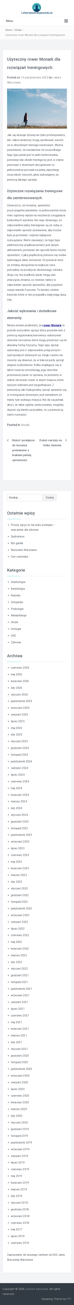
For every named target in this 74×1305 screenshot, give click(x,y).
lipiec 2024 (18, 774)
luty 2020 (16, 1115)
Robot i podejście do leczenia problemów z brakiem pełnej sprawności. (23, 450)
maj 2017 (16, 1229)
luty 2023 (16, 881)
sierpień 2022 (19, 922)
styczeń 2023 (19, 888)
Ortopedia (17, 602)
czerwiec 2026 (20, 667)
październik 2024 (21, 761)
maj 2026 (16, 674)
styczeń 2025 (19, 741)
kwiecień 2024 (20, 795)
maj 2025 (16, 728)
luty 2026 (16, 687)
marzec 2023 (19, 875)
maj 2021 (16, 1022)
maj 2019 (16, 1176)
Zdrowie (16, 642)
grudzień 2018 (20, 1209)
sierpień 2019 (19, 1156)
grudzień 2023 (20, 821)
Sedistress (18, 536)
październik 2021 (21, 988)
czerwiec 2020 (20, 1095)
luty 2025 (16, 734)
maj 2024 (16, 788)
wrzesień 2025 (20, 707)
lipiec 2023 (18, 848)
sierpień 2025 (19, 714)
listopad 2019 (19, 1135)
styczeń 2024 (19, 815)
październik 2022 (21, 908)
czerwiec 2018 (20, 1223)
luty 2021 (16, 1042)
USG (13, 635)
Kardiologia (18, 588)
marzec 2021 (19, 1035)
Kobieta (15, 595)
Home (9, 30)
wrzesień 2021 (20, 995)
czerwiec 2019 (20, 1169)
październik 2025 (21, 701)
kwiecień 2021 (20, 1028)
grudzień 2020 (20, 1055)
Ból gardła (17, 543)
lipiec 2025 (18, 721)
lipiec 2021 (18, 1008)
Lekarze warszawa (36, 1289)
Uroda (18, 30)
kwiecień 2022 (20, 948)
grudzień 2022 (20, 895)
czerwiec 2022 (20, 935)
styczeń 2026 (19, 694)
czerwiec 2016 (20, 1242)
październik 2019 (21, 1142)
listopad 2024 (19, 754)
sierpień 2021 (19, 1002)
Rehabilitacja (18, 615)
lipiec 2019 (18, 1162)
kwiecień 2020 (20, 1102)
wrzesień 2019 (20, 1149)
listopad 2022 (19, 901)
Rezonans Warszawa (24, 550)
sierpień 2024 (19, 768)
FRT (69, 1299)
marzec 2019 (19, 1189)
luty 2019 (16, 1196)
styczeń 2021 (19, 1049)
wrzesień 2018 (20, 1216)
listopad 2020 (19, 1062)
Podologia (17, 609)
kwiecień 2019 (20, 1182)
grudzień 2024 (20, 748)
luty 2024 (16, 808)
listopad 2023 (19, 828)
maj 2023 (16, 861)
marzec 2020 (19, 1109)
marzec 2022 (19, 955)
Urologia (16, 629)
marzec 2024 (19, 801)
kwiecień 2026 (20, 681)
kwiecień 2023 (20, 868)
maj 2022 (16, 942)
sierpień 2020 (19, 1082)
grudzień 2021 (20, 975)
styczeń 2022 (19, 968)
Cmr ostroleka (19, 556)
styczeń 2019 (19, 1202)
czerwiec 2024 (20, 781)
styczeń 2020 (19, 1122)
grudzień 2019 (20, 1129)
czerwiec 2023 (20, 855)
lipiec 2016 (18, 1236)
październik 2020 (21, 1069)
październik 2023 (21, 835)
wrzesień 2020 (20, 1075)
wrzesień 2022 (20, 915)
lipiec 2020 (18, 1089)
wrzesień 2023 (20, 841)
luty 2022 (16, 962)
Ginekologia (18, 582)
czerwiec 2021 (20, 1015)
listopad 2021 (19, 982)
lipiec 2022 (18, 928)
